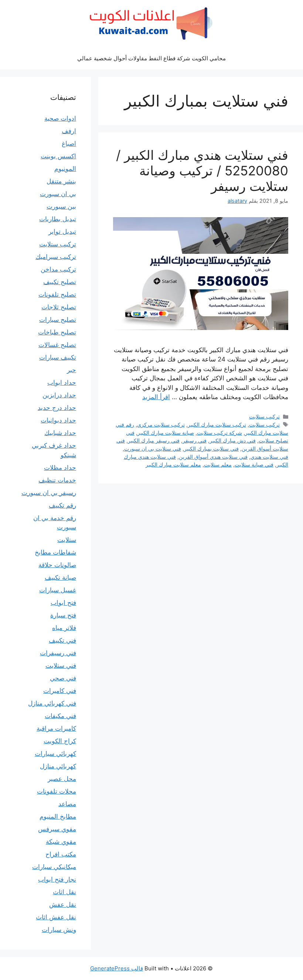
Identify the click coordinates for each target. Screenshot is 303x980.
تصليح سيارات (57, 319)
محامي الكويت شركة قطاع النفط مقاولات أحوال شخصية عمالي (151, 58)
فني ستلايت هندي (269, 457)
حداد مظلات (60, 467)
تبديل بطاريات (57, 219)
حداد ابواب (61, 382)
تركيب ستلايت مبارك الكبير (217, 424)
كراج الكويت (60, 741)
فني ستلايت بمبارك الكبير (211, 448)
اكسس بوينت (58, 156)
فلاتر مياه (64, 628)
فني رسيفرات (58, 653)
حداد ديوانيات (58, 420)
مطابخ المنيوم (58, 816)
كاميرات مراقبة (56, 728)
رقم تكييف (62, 505)
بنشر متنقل (61, 181)
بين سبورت (61, 206)
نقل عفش (62, 904)
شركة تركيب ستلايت (219, 433)
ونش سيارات (59, 929)
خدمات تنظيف (57, 480)
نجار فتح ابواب (57, 879)
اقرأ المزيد (156, 397)
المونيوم (65, 168)
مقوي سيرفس (57, 829)
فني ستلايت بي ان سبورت (152, 448)
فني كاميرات (59, 690)
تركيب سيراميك (55, 256)
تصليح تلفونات (57, 294)
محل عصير (62, 778)
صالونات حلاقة (57, 565)
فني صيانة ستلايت (254, 464)
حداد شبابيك (60, 433)
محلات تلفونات (56, 791)
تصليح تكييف (59, 282)
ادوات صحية (60, 118)
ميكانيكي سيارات (54, 866)
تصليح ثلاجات (58, 307)
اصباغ (69, 143)
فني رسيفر (195, 440)
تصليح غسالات (57, 344)
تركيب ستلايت (264, 416)
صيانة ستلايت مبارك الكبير (165, 433)
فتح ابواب (63, 602)
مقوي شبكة (61, 841)
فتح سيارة (63, 615)
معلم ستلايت (218, 464)
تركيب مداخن (58, 269)
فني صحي (63, 678)
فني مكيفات (60, 716)
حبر (71, 370)
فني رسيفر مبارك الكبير (154, 440)
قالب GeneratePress (116, 968)
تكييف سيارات (57, 357)
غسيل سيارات (57, 590)
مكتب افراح (60, 854)
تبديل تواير (62, 231)
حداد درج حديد (57, 407)
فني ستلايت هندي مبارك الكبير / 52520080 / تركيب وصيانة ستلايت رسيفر (202, 170)
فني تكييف (62, 640)
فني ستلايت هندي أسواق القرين (213, 457)
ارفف (69, 131)
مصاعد (67, 804)
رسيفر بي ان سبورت (48, 492)
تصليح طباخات (57, 332)
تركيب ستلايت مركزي (161, 424)
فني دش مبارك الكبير (233, 440)
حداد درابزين (59, 395)
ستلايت (66, 539)
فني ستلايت (60, 665)
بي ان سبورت (58, 194)
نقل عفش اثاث (56, 917)
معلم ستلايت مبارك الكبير (173, 464)
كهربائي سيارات (55, 753)
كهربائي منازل (58, 766)
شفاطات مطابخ (55, 552)
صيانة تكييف (60, 577)
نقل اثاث (64, 892)
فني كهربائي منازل (52, 703)
